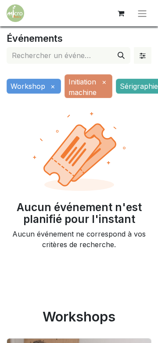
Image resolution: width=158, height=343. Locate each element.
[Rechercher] (121, 55)
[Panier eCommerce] (120, 13)
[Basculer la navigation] (142, 13)
